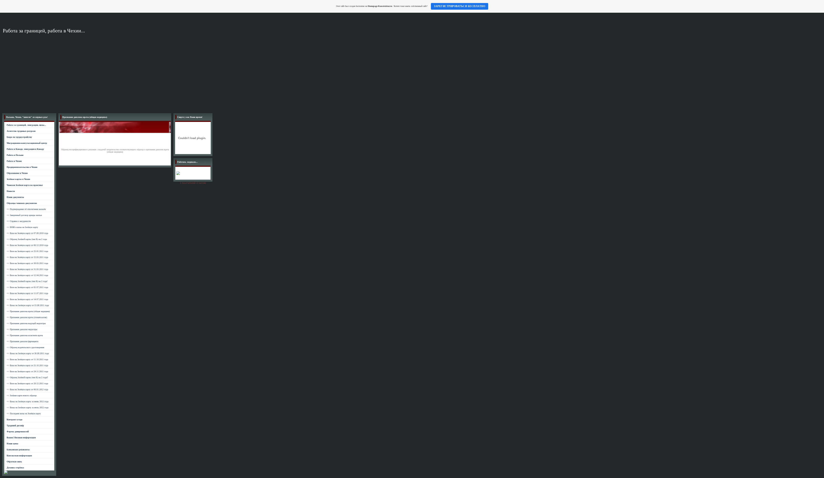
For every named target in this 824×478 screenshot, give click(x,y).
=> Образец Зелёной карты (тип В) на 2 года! (27, 281)
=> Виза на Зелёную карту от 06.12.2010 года (27, 245)
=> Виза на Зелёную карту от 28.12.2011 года (27, 383)
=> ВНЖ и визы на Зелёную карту (22, 227)
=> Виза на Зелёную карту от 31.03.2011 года (27, 269)
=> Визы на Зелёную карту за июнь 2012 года (27, 401)
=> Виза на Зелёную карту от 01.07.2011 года (27, 287)
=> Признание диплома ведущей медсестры (26, 323)
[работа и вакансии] (6, 473)
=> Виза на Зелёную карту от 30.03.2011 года (27, 263)
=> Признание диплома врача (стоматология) (27, 317)
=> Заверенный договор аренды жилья (24, 215)
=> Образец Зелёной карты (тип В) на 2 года (27, 239)
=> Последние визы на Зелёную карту (24, 413)
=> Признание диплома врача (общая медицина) (28, 311)
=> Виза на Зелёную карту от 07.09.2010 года (27, 233)
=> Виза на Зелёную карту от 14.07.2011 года (27, 299)
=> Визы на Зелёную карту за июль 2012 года (27, 407)
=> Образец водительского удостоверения (25, 347)
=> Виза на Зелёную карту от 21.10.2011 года (27, 365)
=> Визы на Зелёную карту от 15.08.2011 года (28, 305)
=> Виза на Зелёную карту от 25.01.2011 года (27, 251)
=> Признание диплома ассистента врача (25, 335)
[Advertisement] (412, 79)
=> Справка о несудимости (19, 221)
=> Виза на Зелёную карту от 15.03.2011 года (27, 257)
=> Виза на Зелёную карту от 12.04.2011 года (27, 275)
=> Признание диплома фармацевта (22, 341)
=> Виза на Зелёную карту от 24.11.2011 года (27, 371)
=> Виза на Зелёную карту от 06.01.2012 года (27, 389)
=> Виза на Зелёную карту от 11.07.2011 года (27, 293)
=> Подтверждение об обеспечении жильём (26, 209)
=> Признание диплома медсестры (22, 329)
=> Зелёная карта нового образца (21, 395)
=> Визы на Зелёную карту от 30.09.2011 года (28, 353)
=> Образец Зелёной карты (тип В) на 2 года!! (27, 377)
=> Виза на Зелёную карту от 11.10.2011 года (27, 359)
